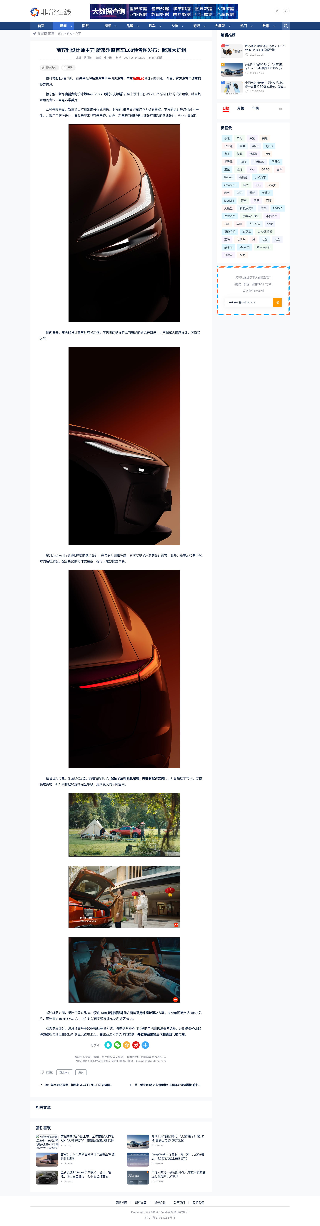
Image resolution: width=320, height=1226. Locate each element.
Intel (267, 153)
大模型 (220, 26)
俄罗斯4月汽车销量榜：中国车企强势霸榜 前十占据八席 (174, 1084)
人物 (174, 26)
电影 (264, 239)
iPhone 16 (230, 185)
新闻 (63, 26)
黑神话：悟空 (250, 216)
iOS (258, 185)
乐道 (68, 68)
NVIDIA (277, 208)
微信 (239, 169)
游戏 (196, 26)
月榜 (240, 108)
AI (253, 239)
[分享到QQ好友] (108, 1045)
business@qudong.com (151, 1060)
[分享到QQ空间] (127, 1045)
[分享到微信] (117, 1045)
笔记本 (246, 231)
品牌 (130, 26)
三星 (227, 169)
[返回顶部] (308, 1098)
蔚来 (243, 200)
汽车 (152, 26)
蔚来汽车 (49, 68)
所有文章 (140, 1202)
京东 (227, 153)
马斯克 (275, 161)
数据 (266, 26)
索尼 (239, 192)
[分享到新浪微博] (136, 1045)
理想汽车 (229, 216)
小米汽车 (260, 177)
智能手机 (229, 231)
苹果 (242, 146)
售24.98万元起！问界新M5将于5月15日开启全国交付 (83, 1084)
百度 (269, 200)
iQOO (269, 146)
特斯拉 (253, 153)
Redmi (228, 177)
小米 (227, 138)
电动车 (241, 239)
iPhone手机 (263, 247)
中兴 (246, 185)
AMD (255, 146)
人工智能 (254, 223)
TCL (226, 223)
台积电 (228, 255)
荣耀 (252, 138)
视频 (107, 26)
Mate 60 (244, 247)
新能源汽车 (247, 208)
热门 (243, 26)
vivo (251, 169)
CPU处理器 (265, 231)
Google (272, 185)
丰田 (239, 223)
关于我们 (179, 1202)
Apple (243, 161)
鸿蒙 (270, 223)
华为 (239, 138)
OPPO (265, 169)
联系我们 (198, 1202)
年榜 (255, 108)
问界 (227, 192)
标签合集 (160, 1202)
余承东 (228, 247)
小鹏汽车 (271, 216)
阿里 (256, 200)
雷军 (279, 169)
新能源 (243, 177)
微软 (239, 153)
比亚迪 (228, 146)
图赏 (85, 26)
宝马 (227, 239)
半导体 (228, 161)
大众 (277, 239)
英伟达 (266, 192)
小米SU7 (259, 161)
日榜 (226, 108)
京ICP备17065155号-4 (160, 1217)
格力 (242, 255)
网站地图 (121, 1202)
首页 (41, 26)
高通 (265, 138)
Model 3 (229, 200)
